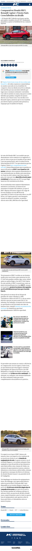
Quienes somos (2, 542)
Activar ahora (10, 77)
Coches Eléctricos (6, 8)
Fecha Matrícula (28, 542)
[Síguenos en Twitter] (14, 538)
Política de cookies (20, 542)
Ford (16, 1)
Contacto (9, 541)
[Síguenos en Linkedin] (17, 538)
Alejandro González (8, 60)
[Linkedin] (7, 65)
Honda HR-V (4, 510)
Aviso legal (14, 542)
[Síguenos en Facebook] (12, 538)
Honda (11, 510)
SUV (16, 510)
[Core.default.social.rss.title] (20, 538)
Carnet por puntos (10, 1)
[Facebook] (2, 65)
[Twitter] (5, 65)
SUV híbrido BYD (22, 1)
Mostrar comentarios (16, 514)
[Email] (16, 65)
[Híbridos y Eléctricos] (16, 535)
